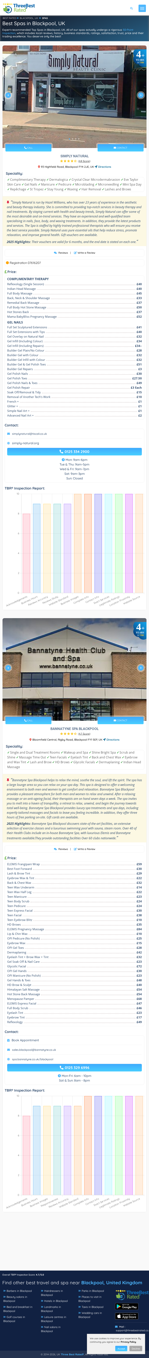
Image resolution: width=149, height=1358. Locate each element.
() (84, 161)
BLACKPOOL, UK (29, 18)
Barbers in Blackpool (19, 1291)
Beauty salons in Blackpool (15, 1299)
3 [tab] (75, 138)
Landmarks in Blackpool (51, 1309)
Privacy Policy (128, 1341)
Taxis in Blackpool (92, 1307)
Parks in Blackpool (93, 1291)
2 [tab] (72, 138)
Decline (136, 1348)
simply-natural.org (25, 443)
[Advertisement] (74, 1243)
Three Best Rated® (72, 1354)
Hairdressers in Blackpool (52, 1293)
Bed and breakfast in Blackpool (17, 1309)
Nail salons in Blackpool (51, 1329)
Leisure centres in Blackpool (53, 1319)
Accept (121, 1348)
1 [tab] (69, 138)
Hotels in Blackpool (56, 1301)
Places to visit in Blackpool (89, 1299)
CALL (30, 147)
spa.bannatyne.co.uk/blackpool (32, 1059)
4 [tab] (78, 138)
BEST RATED (9, 18)
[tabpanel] (74, 96)
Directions (104, 167)
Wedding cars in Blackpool (90, 1315)
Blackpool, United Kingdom (111, 1282)
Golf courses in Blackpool (14, 1319)
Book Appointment (25, 1040)
